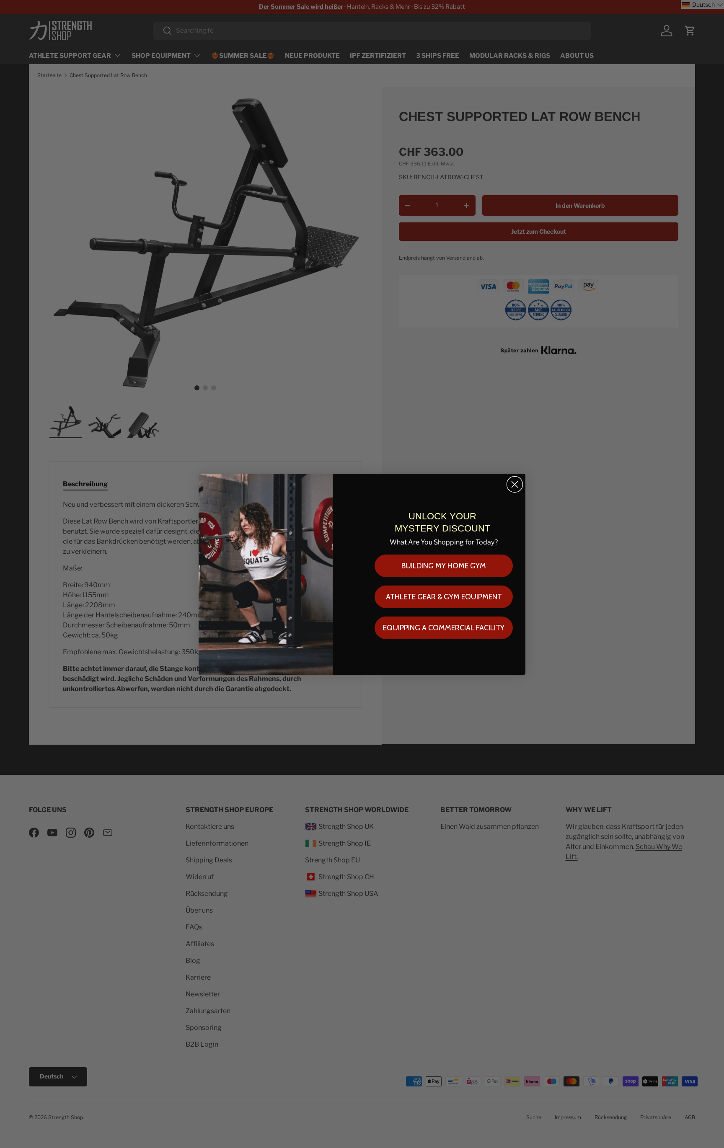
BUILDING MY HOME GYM (443, 565)
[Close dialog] (514, 484)
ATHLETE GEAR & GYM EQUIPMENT (444, 596)
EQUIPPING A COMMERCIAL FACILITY (443, 627)
